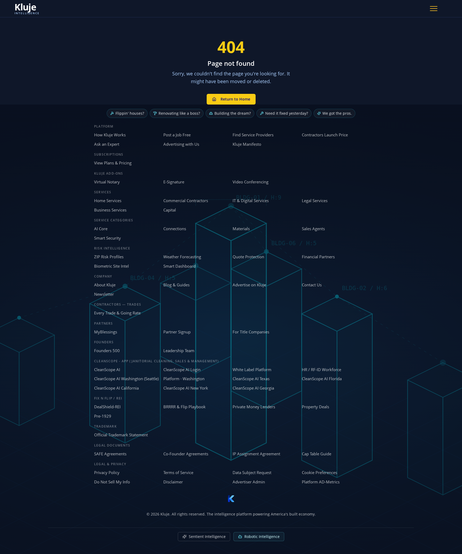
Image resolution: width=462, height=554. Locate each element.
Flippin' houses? (130, 113)
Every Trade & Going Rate (117, 313)
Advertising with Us (181, 144)
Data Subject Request (252, 472)
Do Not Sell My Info (112, 481)
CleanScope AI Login (182, 369)
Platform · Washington (184, 378)
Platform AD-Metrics (321, 481)
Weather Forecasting (182, 256)
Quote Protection (248, 256)
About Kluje (105, 284)
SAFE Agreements (110, 453)
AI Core (100, 228)
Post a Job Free (177, 134)
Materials (241, 228)
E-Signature (173, 181)
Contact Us (312, 284)
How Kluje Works (110, 134)
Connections (174, 228)
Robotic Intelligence (262, 536)
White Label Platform (252, 369)
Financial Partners (318, 256)
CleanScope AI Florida (322, 378)
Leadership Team (178, 350)
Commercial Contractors (185, 200)
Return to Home (235, 99)
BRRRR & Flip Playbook (184, 406)
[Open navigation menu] (433, 8)
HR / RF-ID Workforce (321, 369)
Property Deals (315, 406)
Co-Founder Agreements (185, 453)
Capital (169, 210)
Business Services (110, 210)
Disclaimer (173, 481)
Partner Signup (177, 331)
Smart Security (107, 238)
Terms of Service (178, 472)
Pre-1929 (102, 416)
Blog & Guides (176, 284)
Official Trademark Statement (121, 434)
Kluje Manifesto (247, 144)
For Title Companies (251, 331)
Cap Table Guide (316, 453)
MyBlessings (105, 331)
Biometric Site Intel (111, 266)
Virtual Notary (107, 181)
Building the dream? (232, 113)
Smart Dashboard (179, 266)
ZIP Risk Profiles (109, 256)
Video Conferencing (250, 181)
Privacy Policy (107, 472)
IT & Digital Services (251, 200)
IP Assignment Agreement (256, 453)
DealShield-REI (107, 406)
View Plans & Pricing (113, 163)
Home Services (107, 200)
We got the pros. (337, 113)
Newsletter (104, 294)
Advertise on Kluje (249, 284)
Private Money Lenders (254, 406)
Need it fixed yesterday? (286, 113)
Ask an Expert (106, 144)
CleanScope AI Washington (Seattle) (126, 378)
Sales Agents (313, 228)
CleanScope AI (107, 369)
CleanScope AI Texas (251, 378)
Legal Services (315, 200)
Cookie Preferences (319, 472)
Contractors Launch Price (325, 134)
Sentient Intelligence (207, 536)
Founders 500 (107, 350)
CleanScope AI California (116, 388)
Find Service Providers (253, 134)
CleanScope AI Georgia (253, 388)
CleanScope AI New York (185, 388)
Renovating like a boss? (179, 113)
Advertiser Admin (249, 481)
